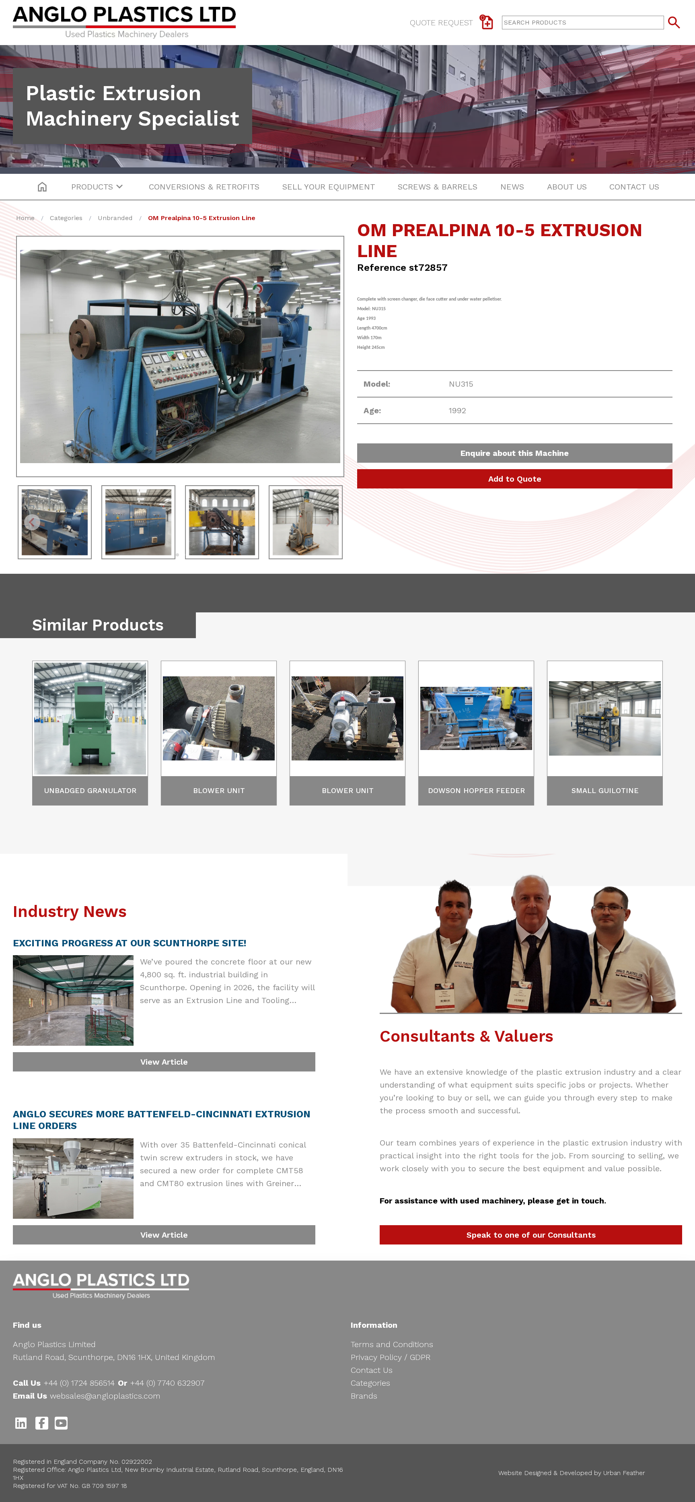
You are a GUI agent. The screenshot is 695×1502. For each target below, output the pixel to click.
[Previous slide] (32, 522)
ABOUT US (567, 187)
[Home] (124, 22)
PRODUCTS (92, 187)
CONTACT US (634, 187)
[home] (42, 187)
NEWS (512, 187)
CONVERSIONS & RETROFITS (204, 187)
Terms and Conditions (392, 1344)
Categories (370, 1383)
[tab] (177, 554)
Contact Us (372, 1370)
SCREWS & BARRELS (437, 187)
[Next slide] (328, 522)
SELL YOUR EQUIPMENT (328, 187)
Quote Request (447, 20)
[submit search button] (674, 22)
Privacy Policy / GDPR (391, 1357)
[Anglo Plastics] (101, 1286)
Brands (364, 1396)
